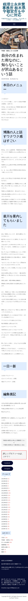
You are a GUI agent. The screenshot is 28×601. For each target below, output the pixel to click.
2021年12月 (4, 517)
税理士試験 (4, 547)
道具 (2, 549)
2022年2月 (4, 512)
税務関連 (3, 544)
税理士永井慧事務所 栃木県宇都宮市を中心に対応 (14, 9)
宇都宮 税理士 (5, 51)
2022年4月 (4, 507)
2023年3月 (4, 481)
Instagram (7, 468)
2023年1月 (4, 486)
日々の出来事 (14, 51)
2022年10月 (4, 493)
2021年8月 (4, 526)
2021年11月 (4, 519)
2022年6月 (4, 502)
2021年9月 (4, 524)
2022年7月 (4, 500)
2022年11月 (4, 490)
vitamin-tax (15, 78)
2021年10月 (4, 521)
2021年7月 (4, 528)
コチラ (6, 456)
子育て (3, 537)
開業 (2, 552)
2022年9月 (4, 495)
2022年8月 (4, 498)
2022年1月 (4, 514)
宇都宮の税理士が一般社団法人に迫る (14, 445)
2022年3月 (4, 509)
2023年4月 (4, 478)
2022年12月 (4, 488)
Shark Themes (14, 598)
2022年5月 (4, 505)
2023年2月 (4, 483)
